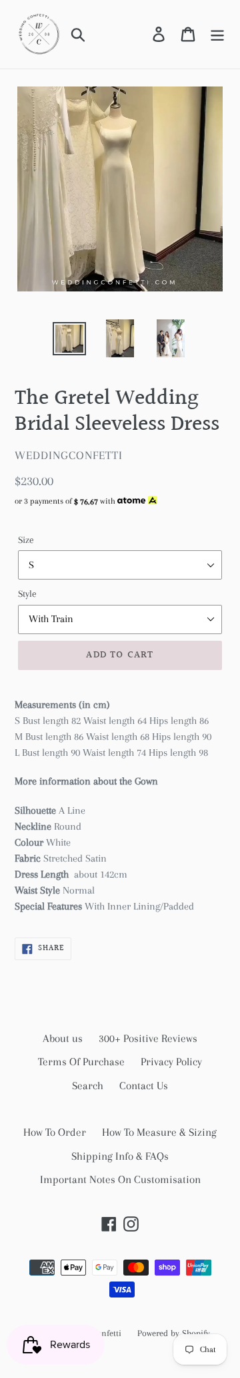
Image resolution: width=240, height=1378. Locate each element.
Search (87, 1085)
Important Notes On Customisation (120, 1179)
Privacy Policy (171, 1061)
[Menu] (217, 34)
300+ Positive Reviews (148, 1038)
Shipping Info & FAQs (120, 1156)
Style (27, 593)
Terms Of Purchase (81, 1061)
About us (63, 1038)
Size (26, 539)
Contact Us (143, 1085)
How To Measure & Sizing (159, 1132)
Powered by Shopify (173, 1333)
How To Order (54, 1132)
